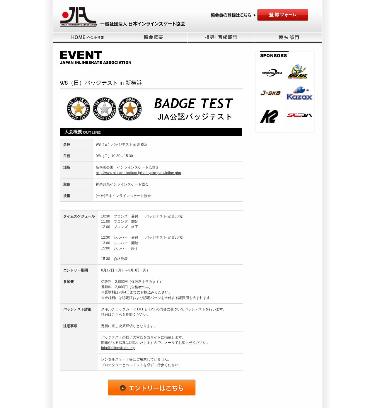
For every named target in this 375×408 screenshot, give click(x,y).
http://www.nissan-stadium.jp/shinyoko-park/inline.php (138, 173)
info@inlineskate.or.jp (118, 348)
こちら (117, 314)
